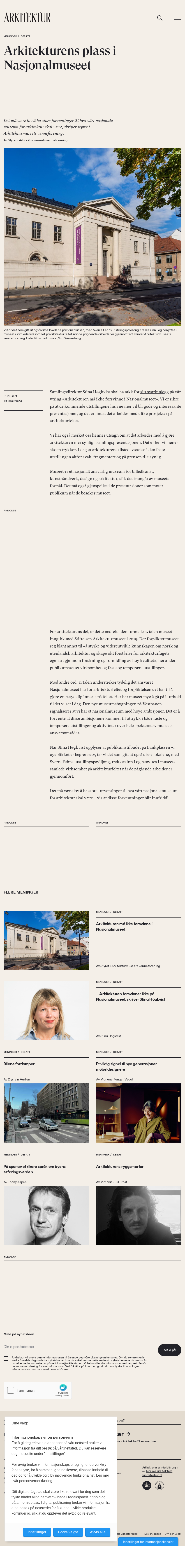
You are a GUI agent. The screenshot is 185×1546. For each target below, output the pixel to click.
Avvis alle (98, 1532)
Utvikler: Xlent (173, 1533)
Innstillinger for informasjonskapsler (148, 1542)
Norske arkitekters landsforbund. (157, 1473)
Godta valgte (68, 1532)
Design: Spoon (152, 1533)
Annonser (110, 1434)
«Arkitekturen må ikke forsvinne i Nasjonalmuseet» (110, 399)
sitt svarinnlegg (154, 391)
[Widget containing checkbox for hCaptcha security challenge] (38, 1390)
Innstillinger (37, 1532)
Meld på (170, 1350)
